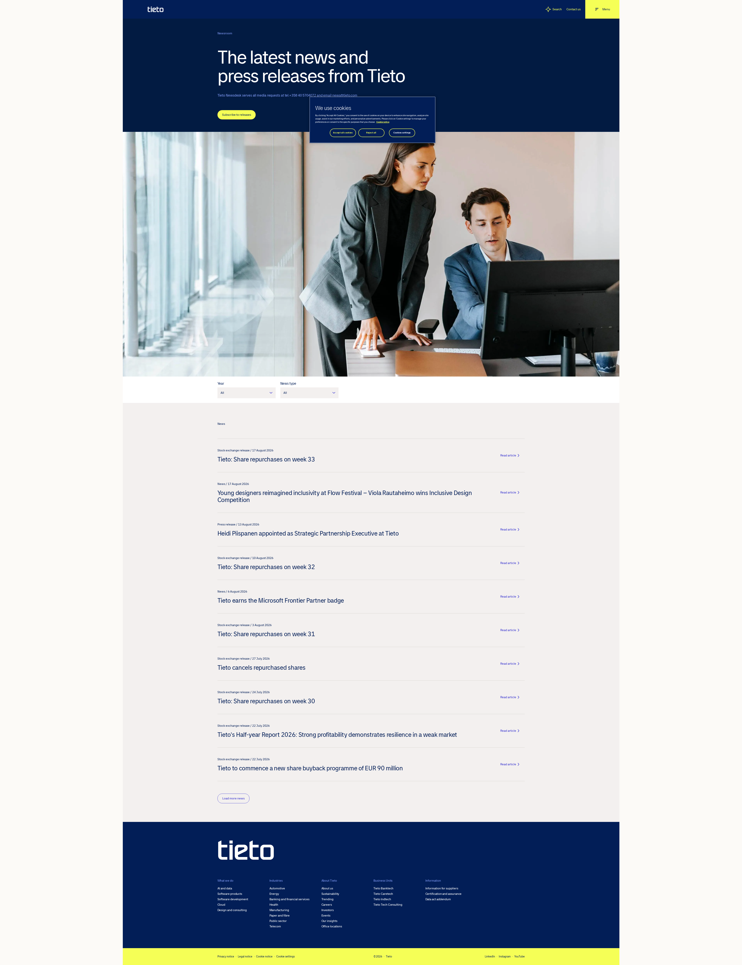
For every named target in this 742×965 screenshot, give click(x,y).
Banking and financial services (289, 899)
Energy (274, 894)
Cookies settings (402, 132)
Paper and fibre (279, 915)
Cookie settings (285, 956)
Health (273, 904)
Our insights (329, 921)
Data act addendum (438, 899)
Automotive (277, 888)
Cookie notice (264, 956)
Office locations (331, 926)
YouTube (519, 956)
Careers (326, 904)
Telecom (275, 926)
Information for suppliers (441, 888)
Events (326, 915)
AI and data (224, 888)
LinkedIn (490, 956)
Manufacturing (279, 910)
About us (327, 888)
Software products (229, 894)
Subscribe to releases (236, 115)
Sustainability (330, 894)
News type (288, 383)
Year (220, 383)
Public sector (278, 921)
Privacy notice (225, 956)
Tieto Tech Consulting (387, 904)
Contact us (573, 9)
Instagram (505, 956)
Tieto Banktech (383, 888)
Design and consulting (232, 910)
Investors (327, 910)
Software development (232, 899)
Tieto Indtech (382, 899)
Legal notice (245, 956)
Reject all (371, 132)
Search (557, 9)
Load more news (233, 798)
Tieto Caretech (383, 894)
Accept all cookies (342, 132)
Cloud (221, 904)
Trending (327, 899)
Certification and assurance (443, 894)
